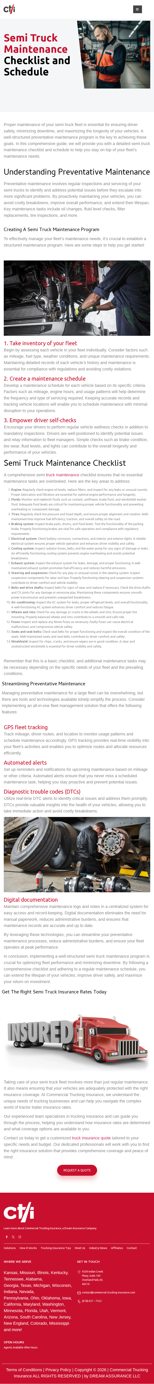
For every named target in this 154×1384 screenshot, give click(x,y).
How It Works (28, 1248)
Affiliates (117, 1248)
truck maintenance (62, 475)
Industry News (98, 1248)
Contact (132, 1248)
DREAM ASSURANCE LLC (115, 1376)
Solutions (10, 1248)
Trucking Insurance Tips (56, 1248)
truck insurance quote (91, 1138)
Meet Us (80, 1248)
